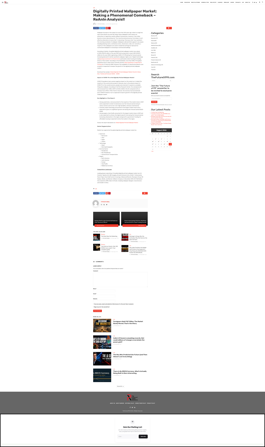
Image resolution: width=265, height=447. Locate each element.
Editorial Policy (129, 403)
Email (94, 293)
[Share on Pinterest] (109, 28)
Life (243, 2)
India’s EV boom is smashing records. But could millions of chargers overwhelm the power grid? (129, 340)
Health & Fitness (195, 2)
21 (164, 144)
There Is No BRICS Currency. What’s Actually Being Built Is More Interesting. (130, 372)
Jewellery (226, 2)
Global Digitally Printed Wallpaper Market (127, 122)
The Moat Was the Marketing (109, 236)
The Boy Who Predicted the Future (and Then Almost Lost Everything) (130, 355)
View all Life (119, 386)
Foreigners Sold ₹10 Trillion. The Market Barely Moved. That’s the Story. (128, 322)
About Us (247, 2)
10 (152, 141)
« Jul (152, 151)
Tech (152, 67)
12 (158, 141)
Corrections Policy (140, 403)
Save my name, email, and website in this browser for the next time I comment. (114, 304)
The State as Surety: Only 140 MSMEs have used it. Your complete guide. (109, 248)
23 (170, 144)
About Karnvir (120, 403)
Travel (152, 69)
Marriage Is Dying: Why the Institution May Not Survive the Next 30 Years (138, 238)
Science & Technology (156, 64)
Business (103, 234)
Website (95, 298)
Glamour (220, 2)
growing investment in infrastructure (110, 59)
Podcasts (238, 2)
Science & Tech (205, 2)
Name (95, 288)
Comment (95, 271)
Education (187, 2)
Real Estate (213, 2)
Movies (232, 2)
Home (181, 2)
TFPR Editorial (101, 23)
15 (167, 141)
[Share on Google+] (107, 28)
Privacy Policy (151, 403)
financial (153, 40)
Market (152, 52)
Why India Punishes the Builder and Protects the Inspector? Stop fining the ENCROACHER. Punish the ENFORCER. (137, 250)
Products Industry (155, 60)
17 (152, 144)
